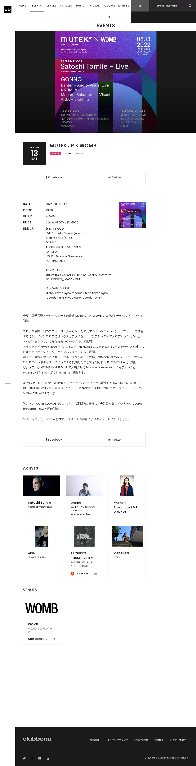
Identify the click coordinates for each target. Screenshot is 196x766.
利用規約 (94, 739)
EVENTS (37, 5)
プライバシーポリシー (116, 739)
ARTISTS (123, 5)
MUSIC (80, 5)
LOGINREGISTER (167, 5)
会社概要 (159, 739)
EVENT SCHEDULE (36, 639)
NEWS (22, 5)
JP (140, 5)
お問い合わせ (141, 739)
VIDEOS (95, 5)
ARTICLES (66, 5)
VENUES (51, 5)
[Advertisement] (105, 694)
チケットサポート (179, 739)
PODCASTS (109, 11)
